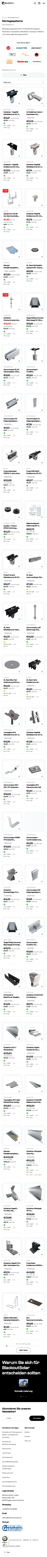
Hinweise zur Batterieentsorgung (9, 1443)
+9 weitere (36, 62)
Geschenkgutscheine (9, 1482)
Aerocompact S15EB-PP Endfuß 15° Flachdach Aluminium (12, 840)
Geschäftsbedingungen (10, 1462)
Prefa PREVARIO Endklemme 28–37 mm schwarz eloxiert (34, 473)
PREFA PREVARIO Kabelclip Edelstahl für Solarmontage (12, 1320)
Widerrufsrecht (7, 1473)
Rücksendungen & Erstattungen (8, 1467)
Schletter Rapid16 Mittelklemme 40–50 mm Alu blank (34, 735)
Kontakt (27, 1436)
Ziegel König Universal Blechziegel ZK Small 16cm (12, 944)
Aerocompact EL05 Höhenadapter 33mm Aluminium (12, 372)
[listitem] (8, 48)
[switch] (5, 1545)
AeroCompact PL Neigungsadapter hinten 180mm (33, 421)
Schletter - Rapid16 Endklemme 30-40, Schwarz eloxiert (11, 167)
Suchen (27, 1432)
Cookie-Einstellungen (11, 1546)
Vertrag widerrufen (9, 1486)
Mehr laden (23, 1350)
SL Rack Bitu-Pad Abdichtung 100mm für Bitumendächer (11, 682)
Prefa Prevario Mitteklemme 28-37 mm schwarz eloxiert (12, 577)
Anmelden (37, 1418)
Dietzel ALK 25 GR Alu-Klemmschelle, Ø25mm (11, 216)
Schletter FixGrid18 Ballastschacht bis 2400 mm (33, 1102)
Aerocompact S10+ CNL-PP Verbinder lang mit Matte (11, 787)
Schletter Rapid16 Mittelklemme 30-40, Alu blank (34, 167)
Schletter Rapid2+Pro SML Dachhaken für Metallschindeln (12, 1265)
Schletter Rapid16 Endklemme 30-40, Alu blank (34, 216)
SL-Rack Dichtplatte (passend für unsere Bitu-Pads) (34, 267)
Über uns (28, 1441)
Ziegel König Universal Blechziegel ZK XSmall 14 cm (34, 320)
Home (4, 17)
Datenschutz (6, 1449)
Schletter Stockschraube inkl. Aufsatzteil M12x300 (12, 320)
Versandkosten (7, 1457)
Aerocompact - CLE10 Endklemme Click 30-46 (33, 840)
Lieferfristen (6, 1453)
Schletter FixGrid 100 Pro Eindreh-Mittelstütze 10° (34, 997)
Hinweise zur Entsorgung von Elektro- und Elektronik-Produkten (12, 1434)
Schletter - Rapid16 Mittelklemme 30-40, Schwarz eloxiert (12, 114)
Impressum (6, 1477)
